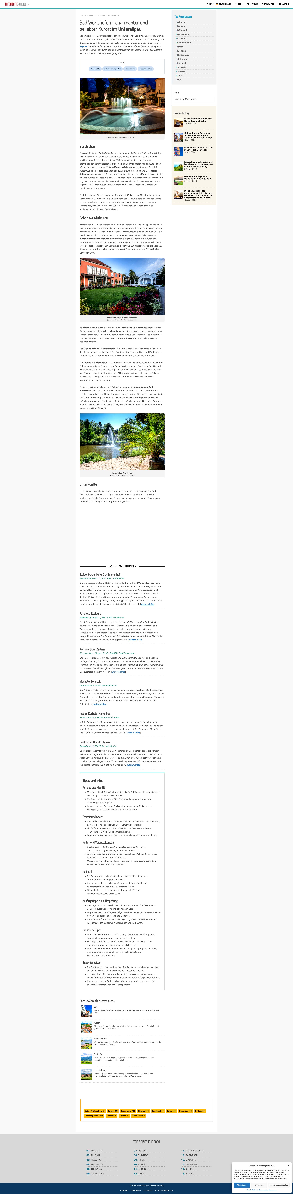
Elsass (142, 1164)
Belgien (181, 26)
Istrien (189, 1173)
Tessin (142, 1173)
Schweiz (181, 67)
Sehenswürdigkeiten (112, 69)
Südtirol (143, 1155)
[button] (288, 1165)
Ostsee (142, 1150)
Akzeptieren (242, 1185)
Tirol (141, 1159)
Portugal (181, 63)
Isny (95, 1006)
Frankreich (182, 38)
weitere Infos (147, 604)
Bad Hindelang (100, 1070)
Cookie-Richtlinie (252, 1190)
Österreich (182, 59)
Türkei (180, 75)
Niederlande (183, 55)
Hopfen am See (100, 1038)
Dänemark (182, 30)
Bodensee (144, 1169)
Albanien (181, 22)
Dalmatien (97, 1173)
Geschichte (95, 69)
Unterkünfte (130, 69)
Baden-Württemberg (95, 1111)
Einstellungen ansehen (279, 1185)
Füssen (97, 1022)
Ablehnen (259, 1185)
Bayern (83, 46)
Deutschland (183, 34)
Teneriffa (191, 1164)
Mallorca (97, 1150)
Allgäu (95, 1155)
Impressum (273, 1190)
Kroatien (181, 51)
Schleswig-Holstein (94, 1115)
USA (179, 79)
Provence (97, 1164)
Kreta (189, 1169)
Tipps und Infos (145, 69)
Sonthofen (98, 1054)
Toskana (96, 1169)
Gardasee (191, 1155)
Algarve (96, 1159)
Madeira (190, 1159)
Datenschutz (263, 1190)
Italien (180, 46)
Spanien (181, 71)
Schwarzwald (194, 1150)
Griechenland (184, 42)
